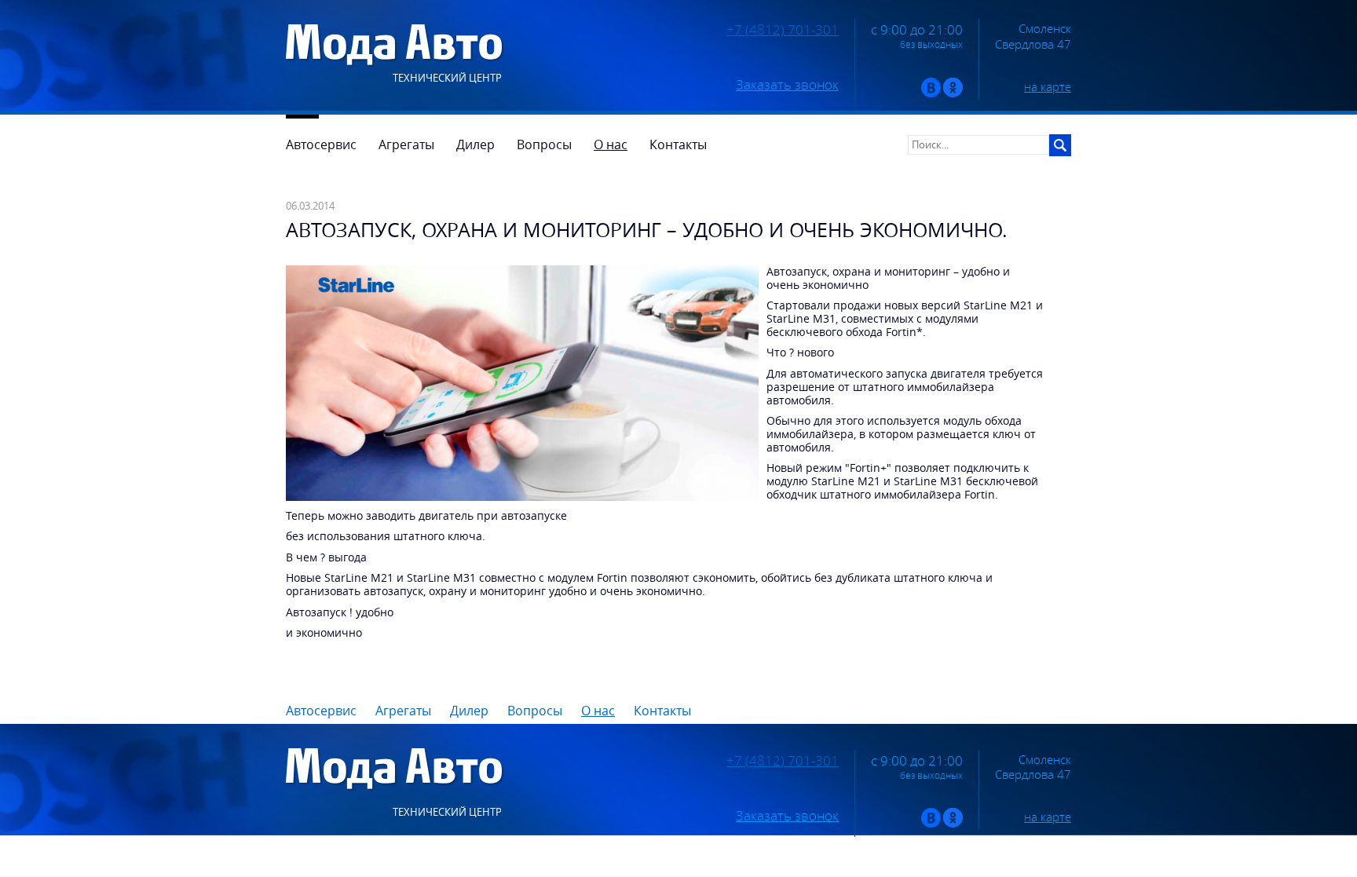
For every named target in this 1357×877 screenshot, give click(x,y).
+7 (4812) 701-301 (782, 29)
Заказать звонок (787, 84)
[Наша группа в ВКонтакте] (931, 93)
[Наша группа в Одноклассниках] (953, 93)
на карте (1047, 86)
